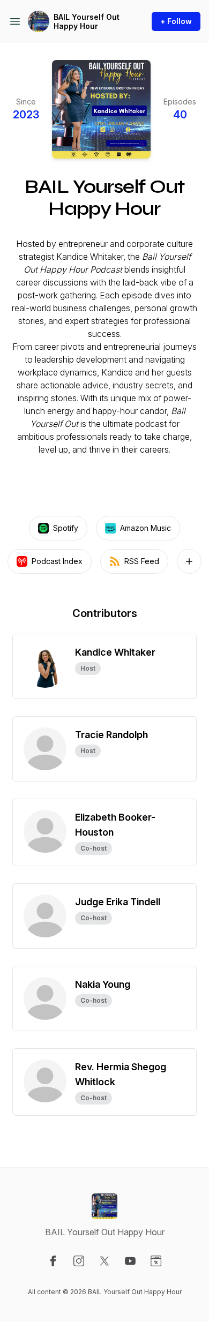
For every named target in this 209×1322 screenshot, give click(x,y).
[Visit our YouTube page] (130, 1261)
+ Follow (176, 21)
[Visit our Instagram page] (78, 1261)
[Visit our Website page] (156, 1261)
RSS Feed (141, 561)
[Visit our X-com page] (104, 1261)
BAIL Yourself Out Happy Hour (87, 21)
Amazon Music (145, 527)
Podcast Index (57, 561)
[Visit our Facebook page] (53, 1261)
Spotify (65, 527)
